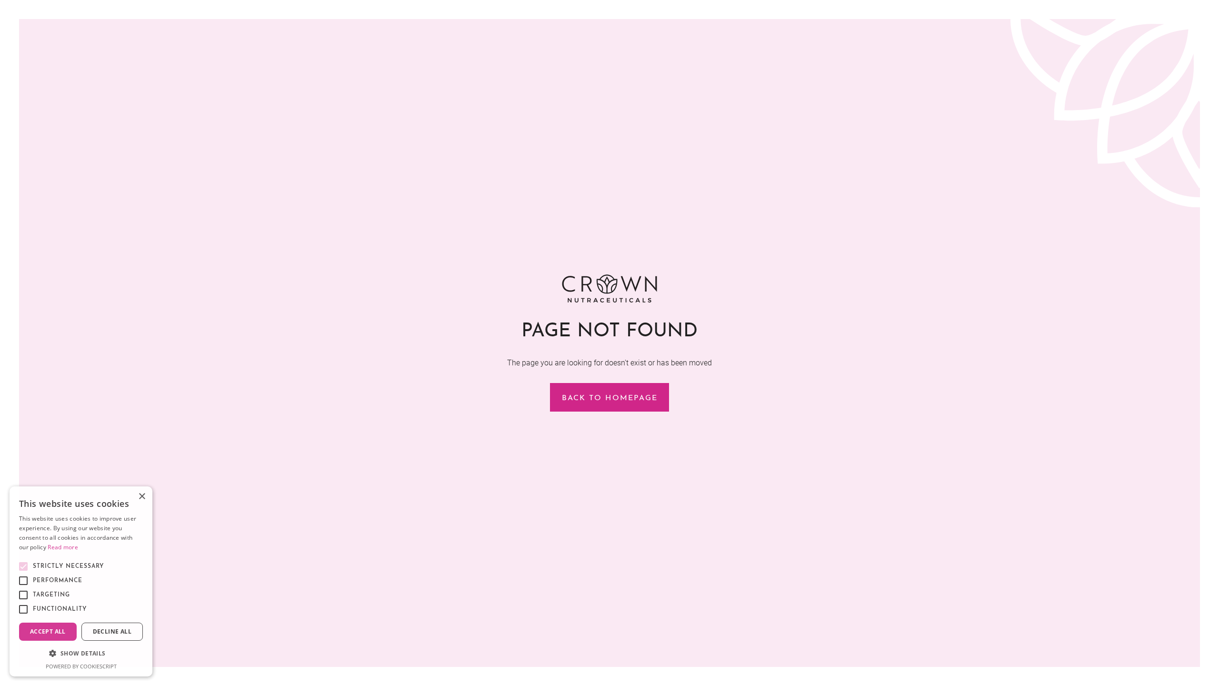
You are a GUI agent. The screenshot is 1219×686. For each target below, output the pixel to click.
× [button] (141, 496)
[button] (81, 653)
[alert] (81, 581)
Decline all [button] (112, 631)
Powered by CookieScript (81, 666)
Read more (63, 547)
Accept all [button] (48, 631)
